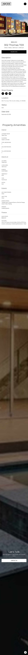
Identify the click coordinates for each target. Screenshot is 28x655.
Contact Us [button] (14, 560)
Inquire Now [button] (14, 51)
